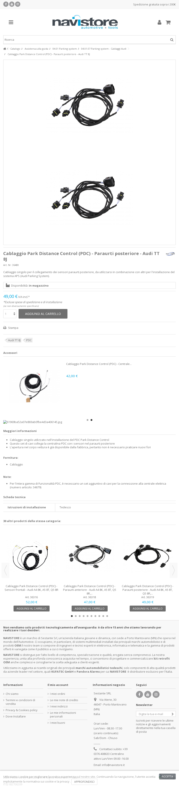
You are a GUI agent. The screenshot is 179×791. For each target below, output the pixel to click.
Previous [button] (5, 570)
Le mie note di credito (64, 700)
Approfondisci (84, 782)
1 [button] (87, 420)
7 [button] (95, 616)
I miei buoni (57, 723)
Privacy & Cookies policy (22, 710)
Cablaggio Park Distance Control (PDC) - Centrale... (99, 364)
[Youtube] (11, 4)
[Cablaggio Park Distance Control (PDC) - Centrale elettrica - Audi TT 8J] (34, 386)
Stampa (12, 328)
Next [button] (173, 570)
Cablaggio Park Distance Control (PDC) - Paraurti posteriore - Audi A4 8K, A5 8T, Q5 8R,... (147, 589)
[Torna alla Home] (4, 49)
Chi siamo (12, 694)
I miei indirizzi (59, 706)
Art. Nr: (7, 265)
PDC (29, 340)
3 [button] (80, 616)
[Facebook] (6, 4)
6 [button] (91, 616)
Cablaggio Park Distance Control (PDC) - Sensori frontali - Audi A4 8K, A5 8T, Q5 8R (31, 588)
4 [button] (83, 616)
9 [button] (103, 616)
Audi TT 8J (14, 340)
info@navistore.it (113, 765)
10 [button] (107, 616)
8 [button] (99, 616)
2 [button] (91, 420)
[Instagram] (17, 4)
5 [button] (87, 616)
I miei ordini (57, 694)
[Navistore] (85, 22)
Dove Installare (16, 716)
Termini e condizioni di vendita (20, 702)
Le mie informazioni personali (63, 714)
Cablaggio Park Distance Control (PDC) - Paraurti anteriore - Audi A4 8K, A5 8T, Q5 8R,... (89, 589)
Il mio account (58, 685)
